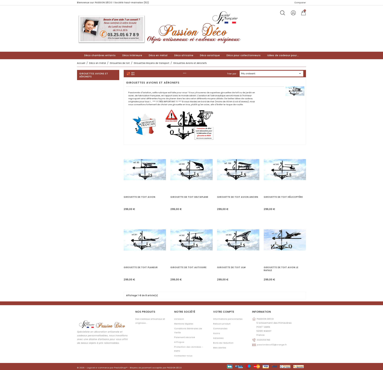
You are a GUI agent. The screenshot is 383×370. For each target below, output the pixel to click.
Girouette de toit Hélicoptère (283, 196)
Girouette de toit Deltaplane (189, 196)
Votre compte (223, 312)
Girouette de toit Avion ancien (237, 196)
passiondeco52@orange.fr (272, 344)
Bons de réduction (223, 342)
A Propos (179, 342)
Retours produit (221, 323)
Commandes (220, 328)
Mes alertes (219, 347)
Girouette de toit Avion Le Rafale (281, 269)
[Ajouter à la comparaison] (145, 178)
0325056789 (263, 339)
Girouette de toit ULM (231, 267)
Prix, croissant (271, 73)
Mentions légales (183, 323)
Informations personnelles (228, 319)
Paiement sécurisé (184, 337)
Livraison (179, 319)
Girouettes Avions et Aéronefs (93, 75)
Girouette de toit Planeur (141, 267)
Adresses (218, 338)
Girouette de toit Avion (139, 196)
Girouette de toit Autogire (188, 267)
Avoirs (216, 333)
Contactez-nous (183, 355)
